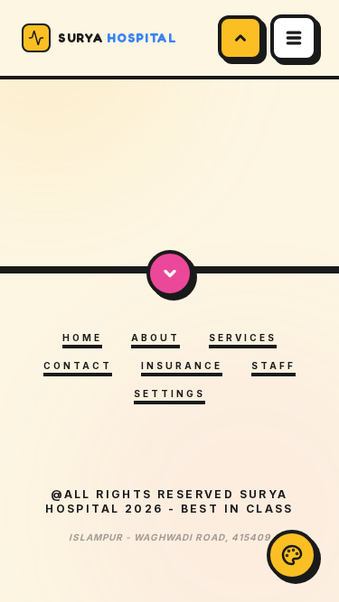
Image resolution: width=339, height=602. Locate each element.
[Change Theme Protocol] (292, 555)
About (155, 337)
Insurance (181, 365)
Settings (169, 393)
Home (82, 337)
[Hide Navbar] (240, 37)
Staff (273, 365)
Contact (77, 365)
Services (243, 337)
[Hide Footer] (169, 273)
